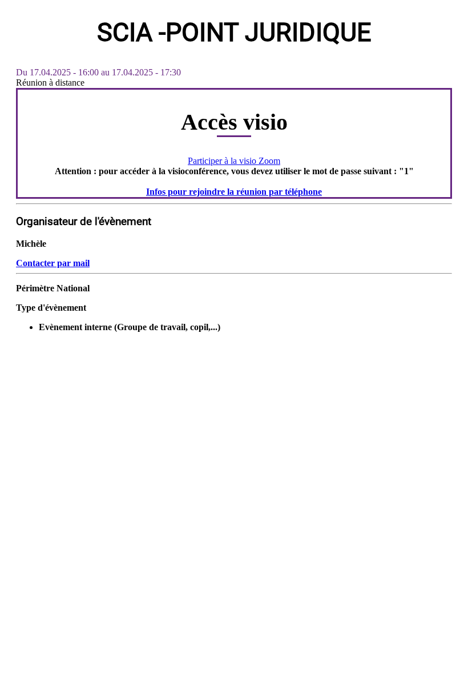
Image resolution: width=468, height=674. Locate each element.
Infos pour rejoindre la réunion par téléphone (234, 191)
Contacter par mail (53, 263)
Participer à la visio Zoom (234, 161)
